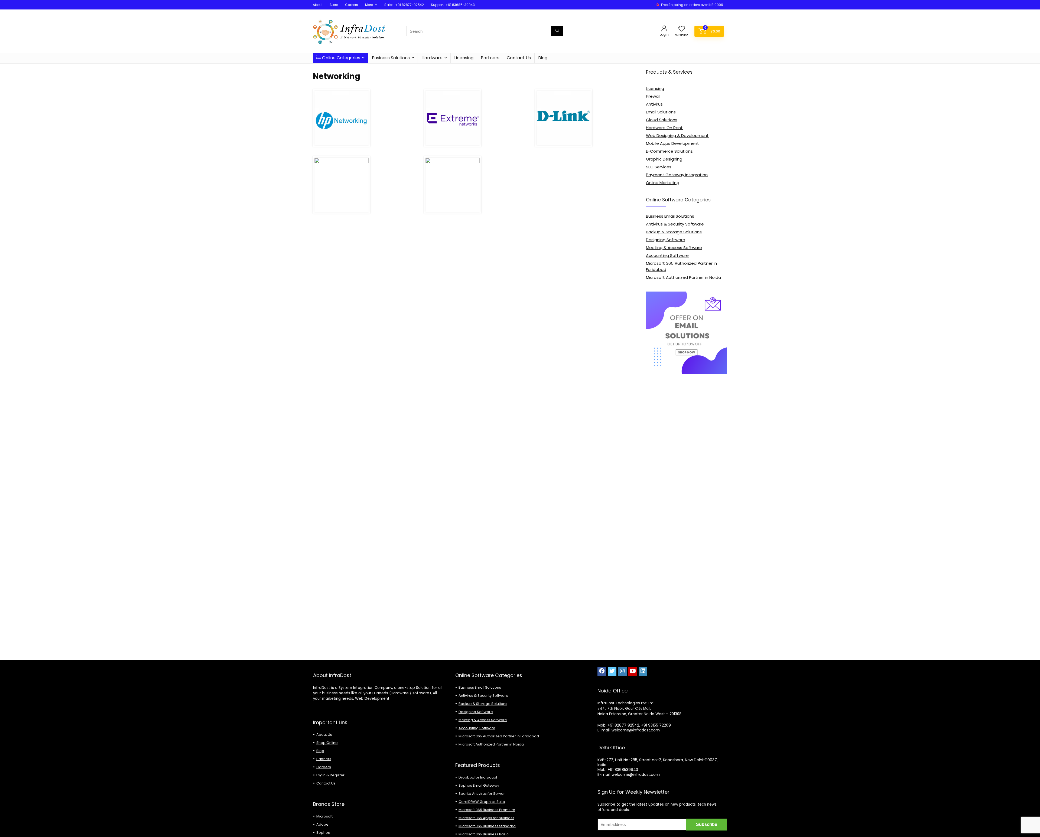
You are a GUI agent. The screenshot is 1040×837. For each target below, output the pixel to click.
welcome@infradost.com (636, 730)
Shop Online (327, 742)
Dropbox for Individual (478, 777)
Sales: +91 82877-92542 (404, 4)
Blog (542, 58)
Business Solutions (391, 58)
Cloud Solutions (661, 120)
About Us (324, 734)
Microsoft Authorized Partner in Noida (683, 277)
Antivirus (654, 104)
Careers (351, 4)
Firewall (653, 96)
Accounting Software (667, 255)
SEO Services (658, 167)
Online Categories (341, 58)
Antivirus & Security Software (675, 224)
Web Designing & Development (677, 135)
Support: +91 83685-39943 (453, 4)
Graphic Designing (664, 159)
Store (334, 4)
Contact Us (519, 58)
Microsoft (324, 816)
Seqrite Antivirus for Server (482, 793)
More (369, 4)
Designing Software (665, 240)
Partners (490, 58)
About (318, 4)
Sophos (323, 832)
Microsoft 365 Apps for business (486, 817)
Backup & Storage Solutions (674, 232)
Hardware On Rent (664, 127)
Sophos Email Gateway (479, 785)
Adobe (322, 824)
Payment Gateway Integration (677, 175)
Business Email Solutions (670, 216)
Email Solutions (661, 112)
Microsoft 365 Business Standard (487, 826)
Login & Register (330, 775)
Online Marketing (662, 182)
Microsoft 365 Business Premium (487, 809)
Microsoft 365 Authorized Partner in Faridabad (499, 736)
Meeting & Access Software (674, 247)
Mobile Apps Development (672, 143)
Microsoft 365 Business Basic (484, 834)
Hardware (432, 58)
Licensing (463, 58)
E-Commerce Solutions (669, 151)
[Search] (557, 31)
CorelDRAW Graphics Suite (482, 801)
